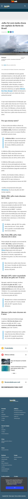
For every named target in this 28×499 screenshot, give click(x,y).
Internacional (4, 470)
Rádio (15, 459)
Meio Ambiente (4, 463)
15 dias (3, 418)
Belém (5, 65)
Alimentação (4, 459)
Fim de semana (4, 416)
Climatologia (17, 418)
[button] (12, 373)
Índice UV (16, 416)
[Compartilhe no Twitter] (13, 32)
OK (14, 487)
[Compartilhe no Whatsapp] (8, 32)
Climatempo (5, 190)
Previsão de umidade (19, 414)
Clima (3, 250)
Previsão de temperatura (19, 412)
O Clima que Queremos (6, 465)
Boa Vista (4, 91)
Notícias (3, 455)
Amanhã (3, 414)
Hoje (2, 412)
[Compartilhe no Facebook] (10, 32)
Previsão (3, 408)
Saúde (2, 461)
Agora (2, 410)
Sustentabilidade (5, 469)
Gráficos (16, 408)
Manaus (22, 89)
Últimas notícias (5, 457)
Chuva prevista (4, 449)
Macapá (10, 91)
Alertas (3, 467)
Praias (2, 420)
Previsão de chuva (18, 410)
